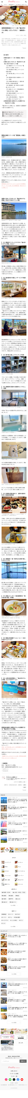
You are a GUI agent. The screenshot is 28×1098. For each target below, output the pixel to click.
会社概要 (11, 1083)
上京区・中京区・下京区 (19, 892)
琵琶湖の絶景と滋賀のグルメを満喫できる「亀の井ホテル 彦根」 (14, 102)
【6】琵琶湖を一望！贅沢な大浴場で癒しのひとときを (15, 86)
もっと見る (13, 905)
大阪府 (4, 899)
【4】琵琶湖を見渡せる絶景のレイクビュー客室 (15, 78)
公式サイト (6, 769)
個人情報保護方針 (4, 1084)
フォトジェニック (13, 784)
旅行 (25, 784)
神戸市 (11, 899)
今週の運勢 (17, 917)
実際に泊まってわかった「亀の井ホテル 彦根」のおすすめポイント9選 (14, 62)
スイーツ (11, 914)
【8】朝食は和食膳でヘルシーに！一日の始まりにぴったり (15, 94)
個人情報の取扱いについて (13, 1084)
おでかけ (5, 4)
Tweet (24, 48)
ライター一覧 (14, 1076)
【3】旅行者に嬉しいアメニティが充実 (15, 74)
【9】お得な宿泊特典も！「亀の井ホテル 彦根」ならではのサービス (15, 98)
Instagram (5, 771)
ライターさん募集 (14, 1073)
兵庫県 (4, 895)
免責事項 (16, 1083)
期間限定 (4, 914)
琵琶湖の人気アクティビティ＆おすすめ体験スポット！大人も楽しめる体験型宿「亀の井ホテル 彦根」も (14, 185)
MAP (20, 767)
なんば (18, 899)
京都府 (11, 895)
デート (6, 784)
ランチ (3, 923)
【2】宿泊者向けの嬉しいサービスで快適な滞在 (15, 70)
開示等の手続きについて (23, 1084)
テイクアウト (5, 920)
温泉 (25, 787)
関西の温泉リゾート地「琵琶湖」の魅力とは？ (14, 58)
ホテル (20, 784)
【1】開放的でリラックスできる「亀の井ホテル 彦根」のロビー (15, 66)
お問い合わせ (14, 1070)
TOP (1, 4)
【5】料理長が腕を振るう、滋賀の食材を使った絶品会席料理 (15, 82)
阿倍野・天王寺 (6, 892)
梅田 (18, 895)
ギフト (21, 920)
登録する (23, 1061)
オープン (4, 917)
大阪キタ (5, 902)
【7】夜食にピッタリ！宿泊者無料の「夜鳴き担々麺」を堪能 (15, 90)
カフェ (10, 917)
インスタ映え (14, 920)
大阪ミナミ (13, 902)
